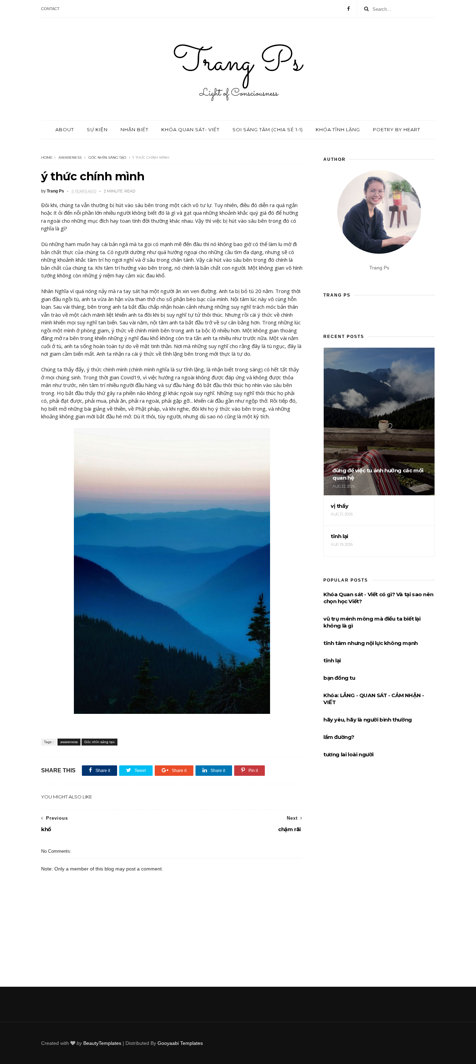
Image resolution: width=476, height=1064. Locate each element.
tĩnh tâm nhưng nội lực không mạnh (370, 643)
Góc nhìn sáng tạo (107, 157)
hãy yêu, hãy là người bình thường (367, 719)
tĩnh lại (332, 660)
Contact (50, 9)
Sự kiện (97, 129)
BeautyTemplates (102, 1043)
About (64, 129)
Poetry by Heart (396, 129)
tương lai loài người (348, 754)
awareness (70, 157)
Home (47, 157)
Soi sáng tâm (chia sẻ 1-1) (267, 129)
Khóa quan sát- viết (190, 129)
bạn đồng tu (339, 678)
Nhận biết (134, 129)
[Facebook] (348, 8)
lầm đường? (338, 737)
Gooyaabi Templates (180, 1043)
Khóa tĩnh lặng (338, 129)
